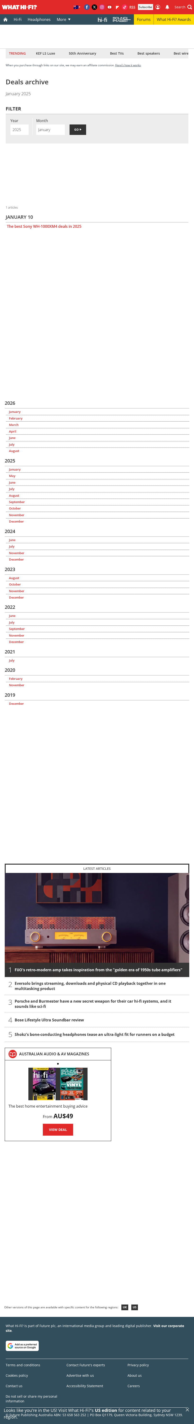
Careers (134, 1386)
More (61, 19)
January (15, 412)
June (12, 438)
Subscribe (145, 7)
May (12, 476)
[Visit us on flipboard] (117, 7)
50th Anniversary (82, 53)
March (13, 425)
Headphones (39, 19)
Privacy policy (138, 1365)
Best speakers (148, 53)
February (15, 418)
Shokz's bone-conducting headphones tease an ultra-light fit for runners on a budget (95, 1034)
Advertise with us (80, 1375)
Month (42, 120)
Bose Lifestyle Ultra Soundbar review (49, 1020)
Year (14, 120)
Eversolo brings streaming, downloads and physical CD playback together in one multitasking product (90, 986)
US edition (106, 1410)
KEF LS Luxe (45, 53)
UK (125, 1307)
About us (135, 1375)
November (16, 515)
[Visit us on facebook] (87, 7)
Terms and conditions (23, 1365)
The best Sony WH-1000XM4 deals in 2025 (44, 226)
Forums (144, 19)
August (14, 451)
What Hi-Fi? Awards (174, 19)
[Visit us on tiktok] (125, 7)
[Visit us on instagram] (102, 7)
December (16, 521)
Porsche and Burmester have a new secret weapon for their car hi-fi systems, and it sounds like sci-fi (93, 1004)
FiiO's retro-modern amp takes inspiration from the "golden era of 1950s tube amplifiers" (98, 970)
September (17, 502)
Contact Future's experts (85, 1365)
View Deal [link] (58, 1129)
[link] (54, 1054)
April (12, 431)
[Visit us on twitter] (94, 7)
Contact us (14, 1386)
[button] (183, 7)
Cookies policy (17, 1375)
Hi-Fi (18, 19)
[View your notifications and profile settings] (167, 7)
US (135, 1307)
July (11, 444)
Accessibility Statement (84, 1386)
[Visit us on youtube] (109, 7)
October (15, 508)
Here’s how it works (128, 65)
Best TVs (117, 53)
